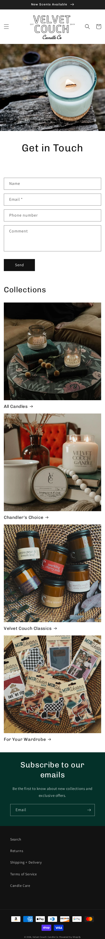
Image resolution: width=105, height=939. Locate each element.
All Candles (16, 406)
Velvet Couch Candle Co (45, 936)
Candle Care (20, 885)
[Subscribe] (89, 810)
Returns (16, 850)
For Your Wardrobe (25, 739)
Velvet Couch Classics (28, 628)
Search (15, 839)
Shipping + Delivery (26, 862)
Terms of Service (23, 874)
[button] (6, 26)
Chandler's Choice (23, 517)
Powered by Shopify (70, 936)
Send (19, 264)
